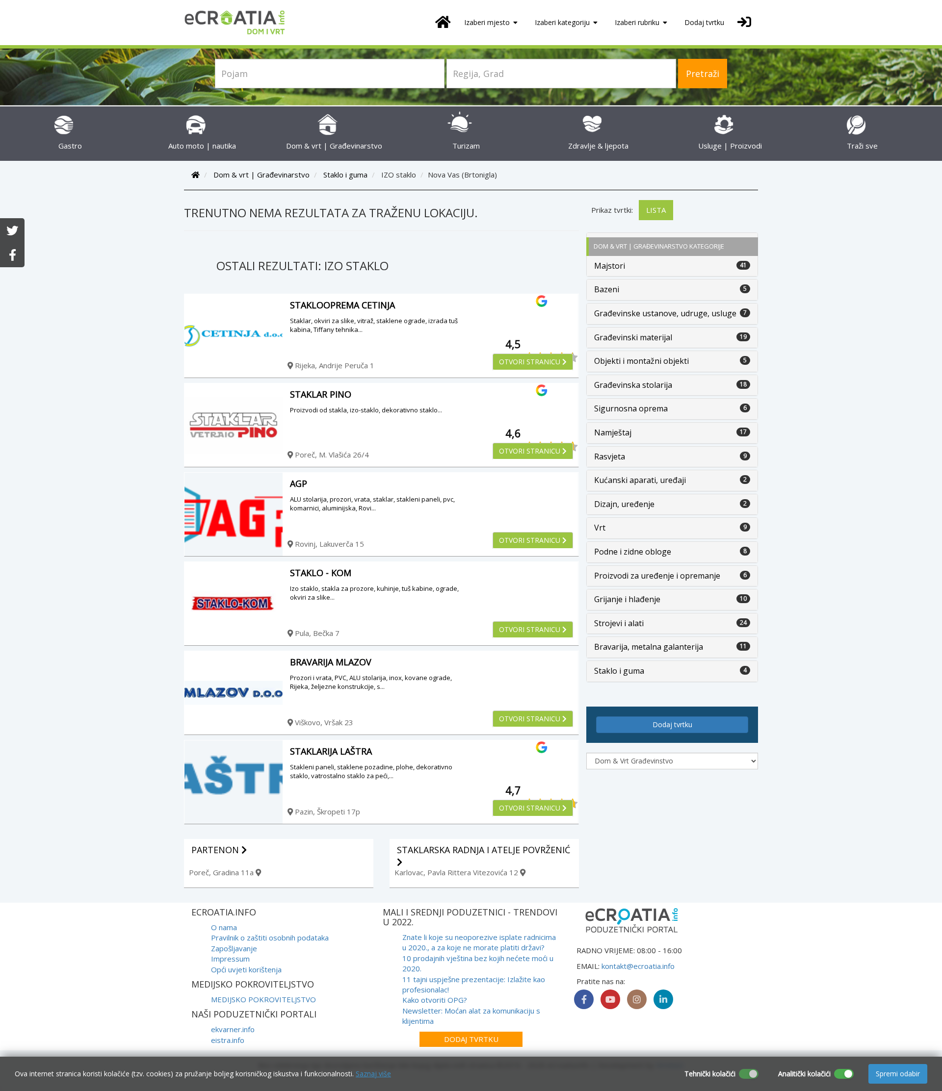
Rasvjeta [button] (609, 456)
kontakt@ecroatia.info (638, 966)
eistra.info (227, 1040)
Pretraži (702, 73)
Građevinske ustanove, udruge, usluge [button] (665, 313)
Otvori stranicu (530, 361)
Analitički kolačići (804, 1073)
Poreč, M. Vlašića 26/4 (331, 454)
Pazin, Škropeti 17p (326, 811)
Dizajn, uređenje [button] (624, 504)
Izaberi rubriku (638, 22)
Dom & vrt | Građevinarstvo (261, 174)
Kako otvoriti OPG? (434, 1000)
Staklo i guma (345, 174)
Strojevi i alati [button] (619, 623)
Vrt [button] (599, 527)
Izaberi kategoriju (563, 22)
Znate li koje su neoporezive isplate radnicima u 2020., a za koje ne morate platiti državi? (479, 942)
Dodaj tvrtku (704, 22)
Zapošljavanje (234, 948)
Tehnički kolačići (709, 1073)
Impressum (230, 959)
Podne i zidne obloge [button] (632, 551)
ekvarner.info (233, 1029)
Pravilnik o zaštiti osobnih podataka (270, 937)
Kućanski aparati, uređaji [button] (640, 480)
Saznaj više (373, 1073)
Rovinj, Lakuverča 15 (328, 544)
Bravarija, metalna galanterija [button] (648, 646)
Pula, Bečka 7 (316, 633)
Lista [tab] (656, 210)
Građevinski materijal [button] (633, 337)
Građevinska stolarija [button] (633, 385)
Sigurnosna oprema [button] (631, 408)
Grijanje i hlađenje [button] (627, 599)
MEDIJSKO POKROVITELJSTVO (263, 999)
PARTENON (216, 850)
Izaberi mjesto (488, 22)
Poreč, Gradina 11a (222, 872)
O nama (224, 927)
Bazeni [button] (606, 289)
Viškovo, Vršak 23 (323, 722)
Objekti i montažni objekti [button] (641, 360)
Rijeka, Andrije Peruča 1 (333, 365)
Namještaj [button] (612, 432)
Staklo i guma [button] (619, 670)
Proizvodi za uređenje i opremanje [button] (657, 575)
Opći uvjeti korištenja (246, 969)
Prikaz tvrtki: (612, 210)
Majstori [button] (609, 265)
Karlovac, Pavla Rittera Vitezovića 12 (457, 872)
